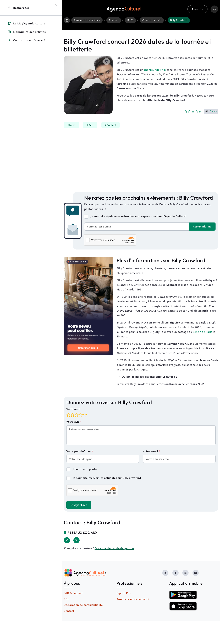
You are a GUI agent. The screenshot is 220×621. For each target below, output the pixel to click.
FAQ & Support (73, 593)
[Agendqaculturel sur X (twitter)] (165, 573)
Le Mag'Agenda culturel (27, 23)
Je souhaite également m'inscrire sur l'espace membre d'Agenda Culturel (138, 216)
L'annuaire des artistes (27, 32)
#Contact (110, 124)
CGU (66, 599)
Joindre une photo (85, 469)
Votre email (151, 451)
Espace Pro (123, 593)
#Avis (90, 124)
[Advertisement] (141, 160)
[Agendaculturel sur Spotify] (195, 573)
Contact (69, 611)
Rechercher (18, 8)
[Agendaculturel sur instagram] (185, 573)
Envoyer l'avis (78, 505)
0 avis (213, 111)
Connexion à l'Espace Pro (28, 40)
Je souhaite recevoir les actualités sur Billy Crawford (107, 478)
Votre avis (73, 421)
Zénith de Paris (202, 331)
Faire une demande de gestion (114, 548)
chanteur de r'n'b (155, 69)
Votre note (73, 409)
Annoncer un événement (133, 599)
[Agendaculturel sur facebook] (175, 573)
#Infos (71, 124)
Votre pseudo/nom (78, 451)
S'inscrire (197, 9)
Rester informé (202, 226)
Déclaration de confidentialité (83, 605)
